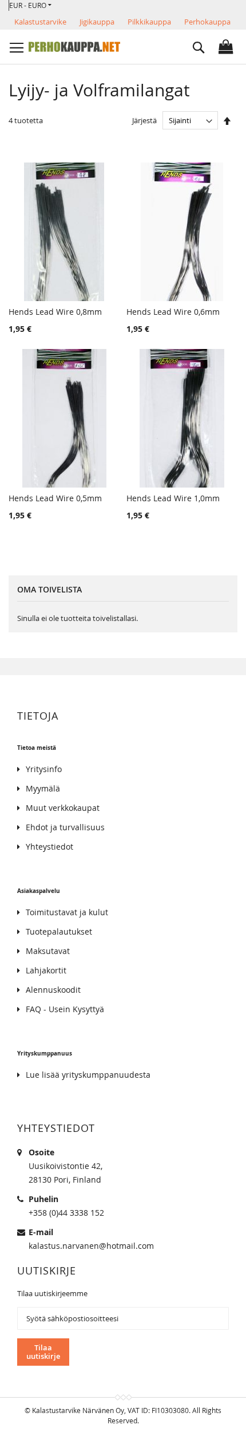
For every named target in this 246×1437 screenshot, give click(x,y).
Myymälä (43, 788)
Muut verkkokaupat (63, 807)
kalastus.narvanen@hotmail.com (91, 1245)
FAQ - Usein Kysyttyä (65, 1009)
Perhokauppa (207, 22)
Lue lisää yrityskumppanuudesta (88, 1074)
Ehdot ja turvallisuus (65, 827)
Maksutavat (48, 950)
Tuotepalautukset (59, 931)
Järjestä (144, 120)
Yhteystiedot (49, 846)
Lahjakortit (46, 970)
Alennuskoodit (53, 989)
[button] (30, 5)
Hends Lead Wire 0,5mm (55, 498)
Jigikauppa (97, 22)
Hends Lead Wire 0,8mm (55, 311)
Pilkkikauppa (149, 22)
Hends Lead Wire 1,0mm (173, 498)
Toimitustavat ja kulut (67, 912)
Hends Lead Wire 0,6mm (173, 311)
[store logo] (74, 46)
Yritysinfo (44, 769)
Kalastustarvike (40, 22)
